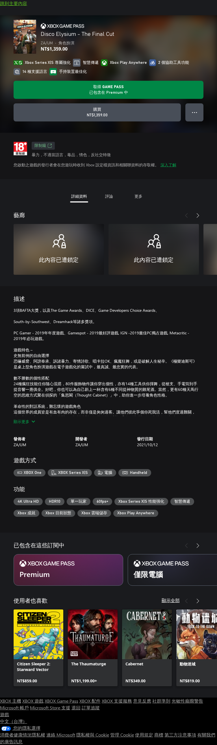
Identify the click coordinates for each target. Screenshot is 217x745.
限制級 (40, 146)
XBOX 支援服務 (117, 701)
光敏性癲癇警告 (187, 701)
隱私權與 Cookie (92, 735)
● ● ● (194, 112)
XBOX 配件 (90, 701)
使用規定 (144, 735)
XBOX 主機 (10, 701)
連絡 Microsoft (60, 735)
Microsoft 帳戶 (14, 708)
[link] (38, 647)
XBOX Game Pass (61, 701)
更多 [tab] (138, 196)
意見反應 (142, 701)
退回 (76, 708)
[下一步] (197, 215)
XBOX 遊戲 (33, 701)
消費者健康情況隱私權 (22, 735)
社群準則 (161, 701)
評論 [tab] (109, 196)
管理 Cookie (122, 735)
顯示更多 (21, 421)
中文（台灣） (13, 721)
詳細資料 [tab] (79, 196)
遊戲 (4, 714)
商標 (158, 735)
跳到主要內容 (13, 3)
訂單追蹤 (91, 708)
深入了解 (168, 164)
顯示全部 (171, 600)
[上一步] (186, 215)
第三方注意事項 (180, 735)
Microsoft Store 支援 (50, 708)
